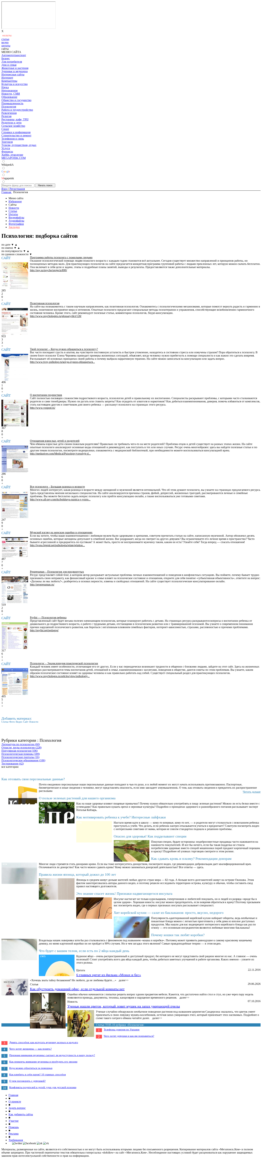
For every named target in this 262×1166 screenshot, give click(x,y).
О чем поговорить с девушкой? (27, 1081)
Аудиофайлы (16, 220)
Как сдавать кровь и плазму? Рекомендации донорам (191, 859)
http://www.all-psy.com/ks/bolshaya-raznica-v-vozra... (60, 499)
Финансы (7, 151)
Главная (13, 1095)
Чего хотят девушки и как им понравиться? (129, 1036)
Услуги (5, 148)
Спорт (5, 129)
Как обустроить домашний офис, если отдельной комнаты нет (77, 989)
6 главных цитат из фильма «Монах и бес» (108, 975)
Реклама (14, 1133)
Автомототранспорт (13, 55)
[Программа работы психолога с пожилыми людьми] (14, 275)
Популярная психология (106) (19, 750)
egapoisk (7, 178)
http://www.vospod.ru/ (42, 407)
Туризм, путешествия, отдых (18, 145)
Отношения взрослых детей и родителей (54, 440)
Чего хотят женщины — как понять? (30, 1048)
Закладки (14, 227)
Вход (4, 188)
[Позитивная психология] (14, 321)
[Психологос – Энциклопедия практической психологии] (14, 681)
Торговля (7, 141)
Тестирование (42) (12, 763)
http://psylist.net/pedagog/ (44, 630)
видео (5, 42)
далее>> (124, 980)
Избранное (15, 201)
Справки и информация (15, 132)
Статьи (13, 211)
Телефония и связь (12, 138)
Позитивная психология (44, 303)
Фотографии (16, 223)
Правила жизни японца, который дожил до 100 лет (77, 874)
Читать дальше (252, 791)
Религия (6, 116)
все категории (10, 766)
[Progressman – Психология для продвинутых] (14, 589)
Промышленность (12, 103)
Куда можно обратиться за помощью (30, 1068)
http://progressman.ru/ (42, 584)
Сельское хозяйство (13, 125)
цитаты (5, 45)
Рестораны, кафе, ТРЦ (15, 119)
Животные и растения (14, 68)
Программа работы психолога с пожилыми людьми (61, 257)
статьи (5, 39)
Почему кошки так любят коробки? (178, 935)
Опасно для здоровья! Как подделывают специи (150, 836)
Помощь (14, 1127)
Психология (8, 106)
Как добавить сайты (21, 1114)
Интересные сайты (12, 74)
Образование (9, 96)
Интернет (7, 77)
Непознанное (9, 90)
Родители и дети (11, 122)
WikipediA (7, 164)
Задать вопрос (17, 1107)
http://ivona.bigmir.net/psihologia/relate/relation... (57, 545)
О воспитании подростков (46, 394)
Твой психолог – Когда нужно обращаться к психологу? (64, 349)
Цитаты (13, 214)
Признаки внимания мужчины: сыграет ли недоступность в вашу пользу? (52, 1055)
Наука (5, 87)
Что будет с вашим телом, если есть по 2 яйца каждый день (84, 951)
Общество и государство (16, 100)
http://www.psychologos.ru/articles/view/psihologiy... (60, 676)
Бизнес (5, 58)
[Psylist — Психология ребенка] (14, 635)
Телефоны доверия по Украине (122, 1029)
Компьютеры (9, 80)
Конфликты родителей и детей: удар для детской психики (42, 1087)
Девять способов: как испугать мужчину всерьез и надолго (43, 1042)
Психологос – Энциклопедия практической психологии (64, 663)
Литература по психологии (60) (20, 744)
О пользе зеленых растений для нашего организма (77, 798)
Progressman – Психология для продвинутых (57, 571)
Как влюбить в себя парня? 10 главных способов (37, 1074)
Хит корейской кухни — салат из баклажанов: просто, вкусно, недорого (169, 913)
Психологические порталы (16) (20, 757)
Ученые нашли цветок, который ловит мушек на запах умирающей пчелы (123, 1006)
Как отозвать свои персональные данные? (33, 779)
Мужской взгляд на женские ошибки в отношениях (61, 532)
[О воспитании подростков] (14, 413)
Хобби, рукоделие (12, 154)
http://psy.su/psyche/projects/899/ (48, 270)
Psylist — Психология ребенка (48, 617)
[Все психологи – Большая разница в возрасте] (14, 504)
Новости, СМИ (10, 93)
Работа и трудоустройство (17, 109)
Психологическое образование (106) (23, 760)
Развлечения (9, 112)
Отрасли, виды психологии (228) (21, 747)
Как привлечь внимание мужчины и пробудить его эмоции (43, 1061)
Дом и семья (8, 64)
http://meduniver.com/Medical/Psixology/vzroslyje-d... (60, 453)
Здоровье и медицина (14, 71)
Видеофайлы (16, 217)
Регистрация (17, 188)
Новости (14, 207)
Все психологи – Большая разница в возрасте (57, 486)
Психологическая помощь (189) (20, 753)
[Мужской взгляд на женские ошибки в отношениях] (14, 547)
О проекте (15, 1101)
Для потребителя (11, 61)
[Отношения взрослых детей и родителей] (14, 458)
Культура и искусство (14, 84)
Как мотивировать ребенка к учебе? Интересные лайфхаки (121, 817)
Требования (16, 1140)
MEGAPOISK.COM (13, 157)
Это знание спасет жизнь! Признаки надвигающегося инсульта (124, 893)
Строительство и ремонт (16, 135)
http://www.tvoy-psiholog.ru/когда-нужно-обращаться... (62, 361)
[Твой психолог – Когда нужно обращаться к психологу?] (14, 367)
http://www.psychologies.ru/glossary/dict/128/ (55, 316)
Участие (14, 1120)
